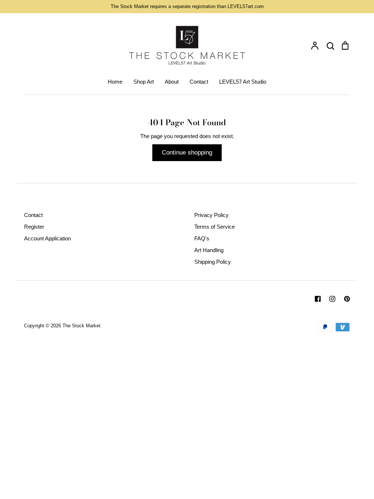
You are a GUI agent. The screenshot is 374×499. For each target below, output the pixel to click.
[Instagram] (332, 299)
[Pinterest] (347, 299)
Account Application (47, 238)
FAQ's (201, 238)
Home (115, 82)
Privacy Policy (211, 215)
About (172, 82)
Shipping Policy (212, 262)
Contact (199, 82)
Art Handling (209, 250)
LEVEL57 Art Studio (242, 82)
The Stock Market (81, 325)
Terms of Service (214, 227)
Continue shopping (187, 152)
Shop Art (143, 82)
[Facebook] (317, 299)
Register (34, 227)
